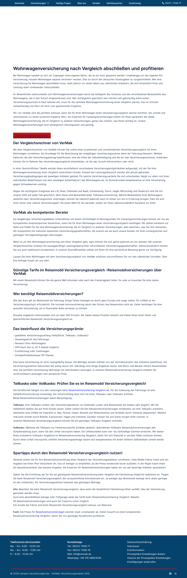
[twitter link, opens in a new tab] (175, 573)
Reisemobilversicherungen (50, 511)
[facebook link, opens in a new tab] (170, 573)
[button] (144, 554)
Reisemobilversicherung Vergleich (87, 390)
